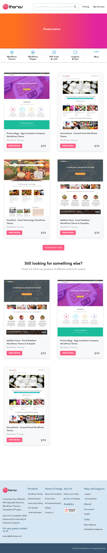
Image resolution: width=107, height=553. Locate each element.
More (96, 57)
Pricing (86, 6)
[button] (14, 146)
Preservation (51, 29)
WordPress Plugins (33, 57)
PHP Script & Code (54, 57)
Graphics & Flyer (75, 57)
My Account (98, 6)
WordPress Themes (12, 57)
